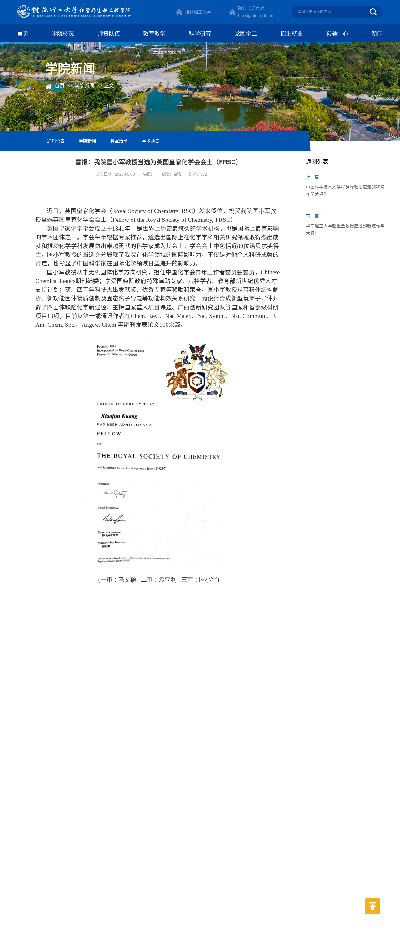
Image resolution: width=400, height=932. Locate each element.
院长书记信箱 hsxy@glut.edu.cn (255, 11)
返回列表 (318, 161)
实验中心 (337, 33)
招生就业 (291, 33)
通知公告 (56, 140)
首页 (22, 33)
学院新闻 (84, 85)
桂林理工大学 (198, 11)
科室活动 (119, 140)
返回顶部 (372, 918)
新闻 (377, 33)
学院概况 (63, 33)
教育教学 (154, 33)
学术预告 (150, 140)
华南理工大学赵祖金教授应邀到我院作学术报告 (345, 229)
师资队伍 (109, 33)
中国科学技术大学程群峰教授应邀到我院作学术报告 (345, 190)
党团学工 (245, 33)
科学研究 (200, 33)
